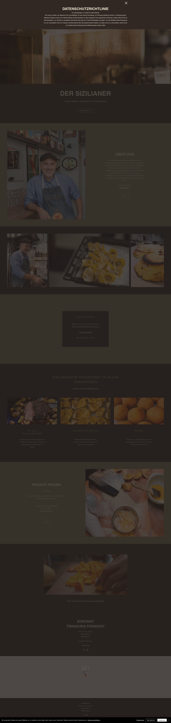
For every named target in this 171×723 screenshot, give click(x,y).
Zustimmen (162, 720)
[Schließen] (169, 720)
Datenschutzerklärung (94, 720)
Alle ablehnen (151, 720)
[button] (126, 3)
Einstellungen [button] (140, 720)
